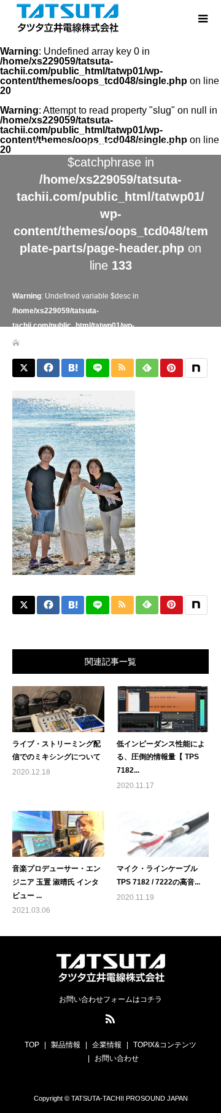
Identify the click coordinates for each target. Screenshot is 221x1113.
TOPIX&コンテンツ (164, 1045)
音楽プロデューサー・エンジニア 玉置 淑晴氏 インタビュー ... (56, 881)
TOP (32, 1045)
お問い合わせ (117, 1058)
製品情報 (65, 1045)
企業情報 (107, 1045)
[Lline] (97, 368)
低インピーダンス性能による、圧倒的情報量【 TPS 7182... (161, 757)
